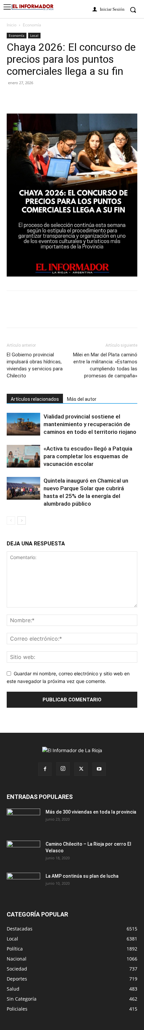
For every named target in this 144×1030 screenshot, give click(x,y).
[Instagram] (63, 769)
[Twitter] (28, 98)
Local (34, 35)
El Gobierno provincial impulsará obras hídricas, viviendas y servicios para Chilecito (35, 365)
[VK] (59, 98)
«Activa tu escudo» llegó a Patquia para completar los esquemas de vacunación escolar (88, 456)
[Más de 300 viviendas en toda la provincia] (23, 820)
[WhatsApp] (75, 98)
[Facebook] (13, 98)
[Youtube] (99, 769)
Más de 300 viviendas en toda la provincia (91, 812)
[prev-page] (11, 520)
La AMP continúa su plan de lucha (82, 876)
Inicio (11, 25)
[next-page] (21, 520)
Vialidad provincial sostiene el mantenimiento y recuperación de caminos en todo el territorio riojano (90, 424)
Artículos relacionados (35, 399)
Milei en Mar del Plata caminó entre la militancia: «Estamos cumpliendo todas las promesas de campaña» (105, 365)
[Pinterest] (44, 98)
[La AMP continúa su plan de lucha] (23, 884)
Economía (32, 25)
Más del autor (81, 399)
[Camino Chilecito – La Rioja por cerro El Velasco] (23, 852)
